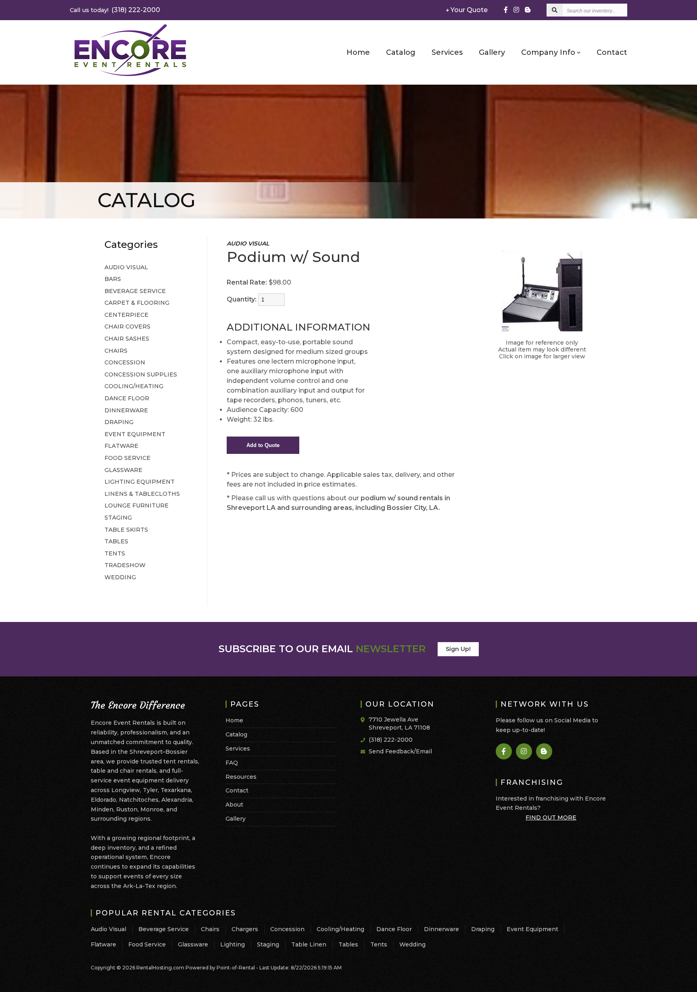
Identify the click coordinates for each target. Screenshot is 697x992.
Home (358, 52)
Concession (287, 929)
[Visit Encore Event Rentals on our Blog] (544, 751)
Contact (612, 52)
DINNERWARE (126, 410)
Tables (348, 944)
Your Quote (468, 10)
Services (447, 52)
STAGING (118, 517)
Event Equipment (532, 929)
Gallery (492, 52)
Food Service (147, 944)
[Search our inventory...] (555, 10)
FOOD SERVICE (127, 458)
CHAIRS (115, 350)
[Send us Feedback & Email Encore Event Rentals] (365, 751)
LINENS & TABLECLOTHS (142, 493)
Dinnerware (441, 929)
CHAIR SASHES (126, 338)
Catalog (400, 52)
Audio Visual (108, 929)
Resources (241, 776)
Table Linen (308, 944)
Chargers (245, 929)
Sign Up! (458, 649)
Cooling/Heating (340, 929)
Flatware (103, 944)
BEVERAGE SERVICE (135, 291)
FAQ (231, 762)
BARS (112, 279)
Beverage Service (163, 929)
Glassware (193, 944)
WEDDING (120, 577)
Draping (483, 929)
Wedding (412, 944)
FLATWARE (121, 445)
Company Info (549, 52)
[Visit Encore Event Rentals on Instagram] (516, 10)
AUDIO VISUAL (126, 267)
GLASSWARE (123, 470)
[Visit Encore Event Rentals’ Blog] (527, 10)
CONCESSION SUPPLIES (140, 374)
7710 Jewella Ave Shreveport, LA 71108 (399, 723)
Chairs (210, 929)
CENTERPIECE (126, 314)
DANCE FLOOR (126, 398)
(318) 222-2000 (115, 10)
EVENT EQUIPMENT (134, 434)
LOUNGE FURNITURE (136, 505)
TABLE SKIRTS (126, 529)
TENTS (114, 553)
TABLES (116, 541)
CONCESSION (124, 362)
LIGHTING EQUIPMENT (139, 481)
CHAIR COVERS (127, 326)
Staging (268, 944)
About (234, 804)
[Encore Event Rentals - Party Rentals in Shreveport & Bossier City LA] (130, 75)
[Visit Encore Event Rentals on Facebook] (506, 10)
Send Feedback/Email (400, 751)
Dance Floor (394, 929)
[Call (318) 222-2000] (365, 739)
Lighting (232, 944)
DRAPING (119, 422)
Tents (378, 944)
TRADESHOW (125, 565)
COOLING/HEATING (133, 386)
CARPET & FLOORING (136, 302)
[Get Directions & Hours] (365, 720)
